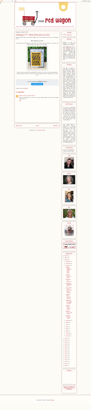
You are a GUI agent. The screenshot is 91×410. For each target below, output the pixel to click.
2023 (66, 338)
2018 (66, 348)
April (67, 330)
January (68, 335)
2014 (66, 355)
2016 (66, 351)
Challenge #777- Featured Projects (68, 296)
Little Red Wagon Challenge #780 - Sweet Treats (68, 270)
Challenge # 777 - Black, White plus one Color (69, 302)
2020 (66, 344)
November (68, 263)
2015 (66, 353)
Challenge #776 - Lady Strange (69, 312)
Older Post (56, 125)
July (67, 324)
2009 (66, 365)
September (68, 320)
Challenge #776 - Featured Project (68, 307)
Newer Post (19, 125)
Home (37, 125)
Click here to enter (37, 84)
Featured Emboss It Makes (68, 276)
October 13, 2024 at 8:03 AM (29, 95)
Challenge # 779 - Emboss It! (68, 280)
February (68, 333)
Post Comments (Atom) (40, 130)
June (67, 326)
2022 (66, 340)
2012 (66, 359)
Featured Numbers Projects (68, 316)
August (67, 322)
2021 (66, 342)
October (68, 265)
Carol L (20, 95)
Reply (20, 100)
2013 (66, 357)
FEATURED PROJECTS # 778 (69, 285)
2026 (66, 255)
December (68, 261)
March (67, 332)
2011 (66, 361)
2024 (66, 259)
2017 (66, 350)
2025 (66, 257)
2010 (66, 363)
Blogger (52, 400)
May (67, 328)
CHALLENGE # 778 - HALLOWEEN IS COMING (69, 290)
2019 (66, 346)
